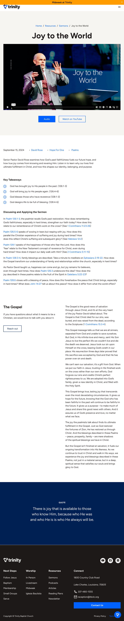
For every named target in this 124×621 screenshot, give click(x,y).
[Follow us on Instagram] (118, 560)
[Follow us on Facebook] (110, 560)
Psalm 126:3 (47, 270)
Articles (52, 588)
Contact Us (97, 605)
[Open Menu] (119, 7)
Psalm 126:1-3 (13, 218)
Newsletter (54, 598)
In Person (30, 577)
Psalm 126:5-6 (10, 231)
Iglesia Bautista (33, 593)
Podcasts (53, 583)
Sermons (63, 25)
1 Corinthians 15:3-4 (94, 324)
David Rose (37, 150)
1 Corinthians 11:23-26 (78, 226)
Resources (50, 25)
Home (39, 25)
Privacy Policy (100, 616)
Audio (47, 119)
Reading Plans (56, 593)
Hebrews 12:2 (75, 239)
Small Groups (10, 593)
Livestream (31, 583)
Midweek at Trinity (62, 2)
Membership (9, 588)
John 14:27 (36, 283)
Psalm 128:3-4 (13, 257)
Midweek (30, 588)
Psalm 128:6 (9, 280)
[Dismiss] (122, 2)
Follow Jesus (10, 577)
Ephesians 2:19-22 (93, 257)
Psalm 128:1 (9, 244)
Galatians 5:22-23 (76, 274)
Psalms (75, 150)
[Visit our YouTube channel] (102, 560)
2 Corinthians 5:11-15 (78, 252)
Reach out (12, 328)
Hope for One (57, 150)
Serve (6, 598)
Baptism (7, 583)
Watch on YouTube (72, 119)
